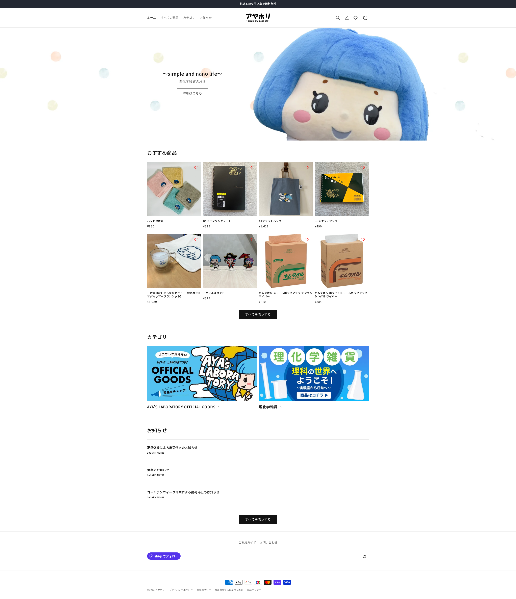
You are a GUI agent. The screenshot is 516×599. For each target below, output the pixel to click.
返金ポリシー (204, 589)
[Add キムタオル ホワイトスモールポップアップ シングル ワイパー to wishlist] (363, 239)
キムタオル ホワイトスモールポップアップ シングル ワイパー (341, 294)
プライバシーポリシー (181, 589)
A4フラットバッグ (270, 221)
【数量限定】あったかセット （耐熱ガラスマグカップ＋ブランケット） (174, 294)
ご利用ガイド (247, 542)
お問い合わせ (269, 542)
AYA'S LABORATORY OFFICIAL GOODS (181, 406)
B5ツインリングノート (217, 221)
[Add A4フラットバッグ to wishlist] (307, 167)
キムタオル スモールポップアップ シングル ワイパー (285, 294)
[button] (337, 17)
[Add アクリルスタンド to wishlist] (251, 239)
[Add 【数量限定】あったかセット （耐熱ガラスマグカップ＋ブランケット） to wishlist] (195, 239)
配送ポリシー (254, 589)
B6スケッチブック (326, 221)
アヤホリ (160, 589)
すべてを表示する (258, 314)
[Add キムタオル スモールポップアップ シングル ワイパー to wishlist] (307, 239)
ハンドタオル (155, 221)
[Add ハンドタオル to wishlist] (195, 167)
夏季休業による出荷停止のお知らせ (172, 448)
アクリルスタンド (214, 293)
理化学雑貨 (268, 406)
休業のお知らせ (158, 470)
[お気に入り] (355, 17)
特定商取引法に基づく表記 (229, 589)
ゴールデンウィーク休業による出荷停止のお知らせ (183, 492)
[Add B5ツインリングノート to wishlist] (251, 167)
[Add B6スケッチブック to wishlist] (363, 167)
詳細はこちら (192, 93)
